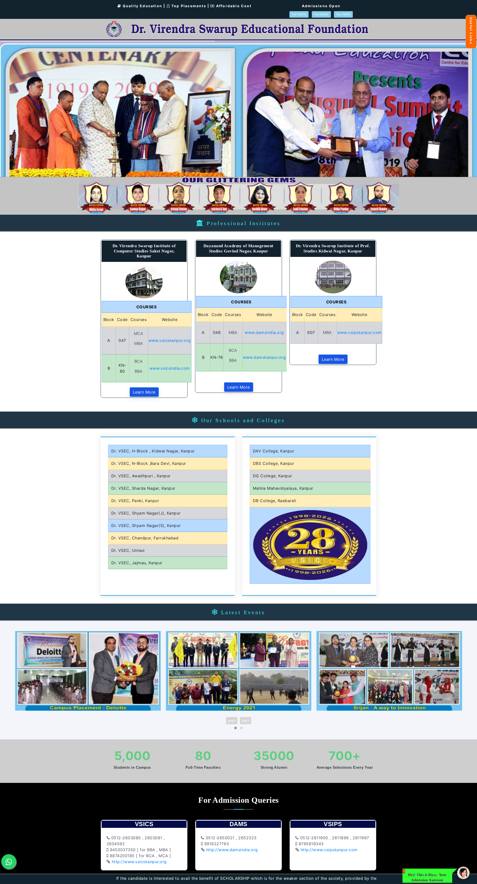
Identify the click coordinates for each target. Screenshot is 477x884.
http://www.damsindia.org (231, 849)
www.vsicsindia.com (170, 368)
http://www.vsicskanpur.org (139, 861)
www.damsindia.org (264, 332)
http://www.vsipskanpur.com (329, 849)
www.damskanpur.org (264, 357)
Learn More (144, 392)
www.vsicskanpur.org (170, 340)
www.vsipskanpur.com (359, 332)
